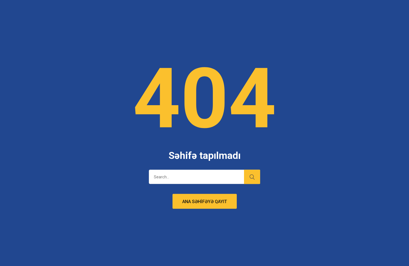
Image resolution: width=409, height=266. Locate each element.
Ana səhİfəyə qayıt (204, 201)
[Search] (252, 177)
